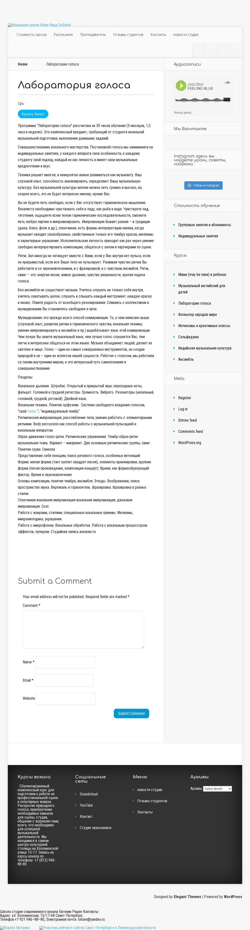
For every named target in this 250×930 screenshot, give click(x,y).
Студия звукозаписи (95, 827)
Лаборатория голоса (194, 303)
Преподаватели (93, 34)
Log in (183, 409)
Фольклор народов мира (197, 314)
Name (28, 662)
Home (23, 64)
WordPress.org (189, 442)
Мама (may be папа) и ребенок (202, 274)
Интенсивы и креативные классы (204, 325)
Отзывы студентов (128, 34)
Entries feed (187, 420)
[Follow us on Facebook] (211, 50)
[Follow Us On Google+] (236, 50)
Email (28, 680)
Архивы (196, 788)
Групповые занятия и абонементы (204, 225)
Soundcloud (89, 794)
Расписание (63, 34)
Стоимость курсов (32, 34)
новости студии (185, 34)
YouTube (86, 805)
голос (32, 411)
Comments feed (190, 431)
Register (184, 398)
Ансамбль (186, 359)
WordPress (233, 896)
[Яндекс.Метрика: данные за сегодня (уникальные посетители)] (15, 928)
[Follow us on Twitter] (198, 50)
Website (29, 698)
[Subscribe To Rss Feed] (223, 50)
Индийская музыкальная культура (204, 348)
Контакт (86, 816)
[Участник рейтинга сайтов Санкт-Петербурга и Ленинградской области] (97, 927)
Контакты (158, 34)
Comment (31, 605)
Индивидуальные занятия (198, 236)
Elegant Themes (187, 896)
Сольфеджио (188, 337)
